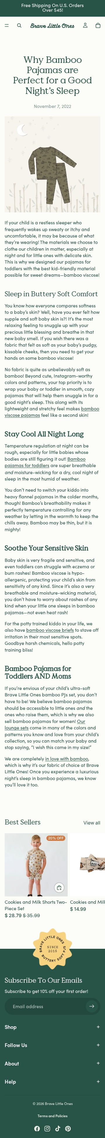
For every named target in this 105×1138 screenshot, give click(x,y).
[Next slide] (94, 876)
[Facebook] (37, 1128)
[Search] (19, 25)
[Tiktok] (57, 1128)
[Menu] (6, 25)
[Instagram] (47, 1128)
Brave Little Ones (59, 1103)
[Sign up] (92, 1006)
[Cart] (98, 25)
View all (91, 823)
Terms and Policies (52, 1115)
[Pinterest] (67, 1128)
